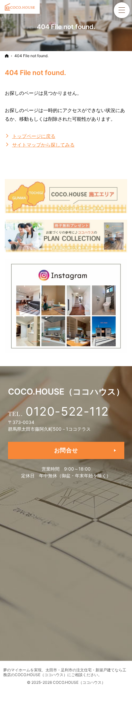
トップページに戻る (33, 136)
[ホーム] (7, 56)
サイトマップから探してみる (43, 145)
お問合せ (66, 450)
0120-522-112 (67, 411)
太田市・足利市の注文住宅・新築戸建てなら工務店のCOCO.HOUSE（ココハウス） (64, 672)
